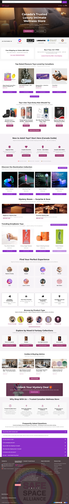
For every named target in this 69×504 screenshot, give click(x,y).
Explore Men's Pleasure (34, 130)
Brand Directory (5, 494)
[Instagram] (36, 488)
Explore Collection (9, 345)
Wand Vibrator (43, 189)
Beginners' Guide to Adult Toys (47, 474)
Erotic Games (39, 323)
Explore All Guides (34, 378)
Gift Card (56, 469)
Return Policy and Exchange (46, 471)
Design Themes (13, 502)
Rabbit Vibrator (59, 189)
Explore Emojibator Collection (59, 224)
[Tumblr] (38, 488)
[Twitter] (29, 488)
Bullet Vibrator (9, 189)
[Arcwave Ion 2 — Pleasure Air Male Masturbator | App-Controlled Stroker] (10, 113)
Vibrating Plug (26, 189)
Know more (18, 484)
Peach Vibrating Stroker (42, 246)
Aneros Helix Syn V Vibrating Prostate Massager (59, 121)
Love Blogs (56, 471)
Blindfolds (30, 323)
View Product (9, 125)
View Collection (63, 167)
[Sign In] (63, 5)
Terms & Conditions (44, 469)
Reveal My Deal (34, 392)
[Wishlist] (66, 5)
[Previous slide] (2, 81)
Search (64, 2)
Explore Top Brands (40, 31)
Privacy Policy (43, 468)
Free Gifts (56, 466)
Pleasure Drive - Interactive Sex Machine (42, 86)
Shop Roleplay (26, 345)
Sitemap (42, 475)
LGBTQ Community (58, 468)
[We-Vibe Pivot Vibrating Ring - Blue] (43, 113)
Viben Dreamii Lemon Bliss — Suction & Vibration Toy (9, 86)
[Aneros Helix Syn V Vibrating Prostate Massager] (59, 113)
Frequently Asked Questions (46, 472)
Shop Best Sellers (28, 31)
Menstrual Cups (58, 323)
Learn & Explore (57, 472)
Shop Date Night (43, 345)
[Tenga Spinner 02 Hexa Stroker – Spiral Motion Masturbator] (26, 113)
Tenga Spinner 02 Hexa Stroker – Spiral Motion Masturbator (26, 121)
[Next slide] (67, 81)
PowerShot (54, 85)
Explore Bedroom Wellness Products (9, 497)
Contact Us (43, 466)
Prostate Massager (12, 323)
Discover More (60, 345)
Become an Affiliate (58, 465)
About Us (43, 463)
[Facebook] (31, 488)
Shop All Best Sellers (34, 96)
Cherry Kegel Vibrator (26, 246)
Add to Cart (9, 194)
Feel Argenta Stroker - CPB (25, 85)
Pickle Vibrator (59, 246)
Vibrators (20, 323)
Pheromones (48, 323)
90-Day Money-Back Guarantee (60, 463)
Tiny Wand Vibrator (9, 246)
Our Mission (43, 465)
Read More (5, 373)
